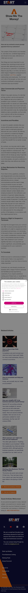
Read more (18, 288)
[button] (3, 291)
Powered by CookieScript (14, 311)
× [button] (26, 281)
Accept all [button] (14, 303)
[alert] (14, 296)
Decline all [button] (14, 306)
